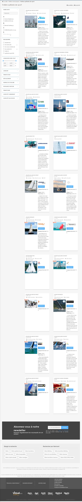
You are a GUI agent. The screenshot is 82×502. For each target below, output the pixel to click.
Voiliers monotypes (23, 457)
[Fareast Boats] (71, 143)
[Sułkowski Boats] (43, 224)
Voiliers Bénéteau (48, 451)
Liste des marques (58, 479)
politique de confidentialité (63, 430)
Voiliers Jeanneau (63, 454)
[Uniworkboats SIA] (71, 182)
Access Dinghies (9, 19)
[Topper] (71, 101)
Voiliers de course (9, 454)
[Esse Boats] (71, 301)
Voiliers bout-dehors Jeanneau (51, 457)
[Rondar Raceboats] (43, 385)
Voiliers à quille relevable (10, 457)
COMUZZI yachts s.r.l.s (10, 30)
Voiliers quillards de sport (16, 451)
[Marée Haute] (43, 343)
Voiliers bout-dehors (29, 451)
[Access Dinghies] (71, 343)
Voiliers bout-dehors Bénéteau (61, 451)
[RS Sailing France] (43, 59)
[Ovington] (43, 101)
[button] (10, 9)
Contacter (41, 21)
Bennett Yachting (9, 25)
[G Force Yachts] (43, 301)
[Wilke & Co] (43, 263)
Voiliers (7, 451)
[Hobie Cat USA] (43, 17)
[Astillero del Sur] (71, 385)
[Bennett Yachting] (71, 224)
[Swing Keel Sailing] (71, 263)
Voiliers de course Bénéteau (50, 454)
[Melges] (43, 143)
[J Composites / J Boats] (71, 17)
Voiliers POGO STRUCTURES (67, 457)
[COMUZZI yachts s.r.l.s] (71, 59)
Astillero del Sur (9, 21)
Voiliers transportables (21, 454)
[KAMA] (43, 182)
